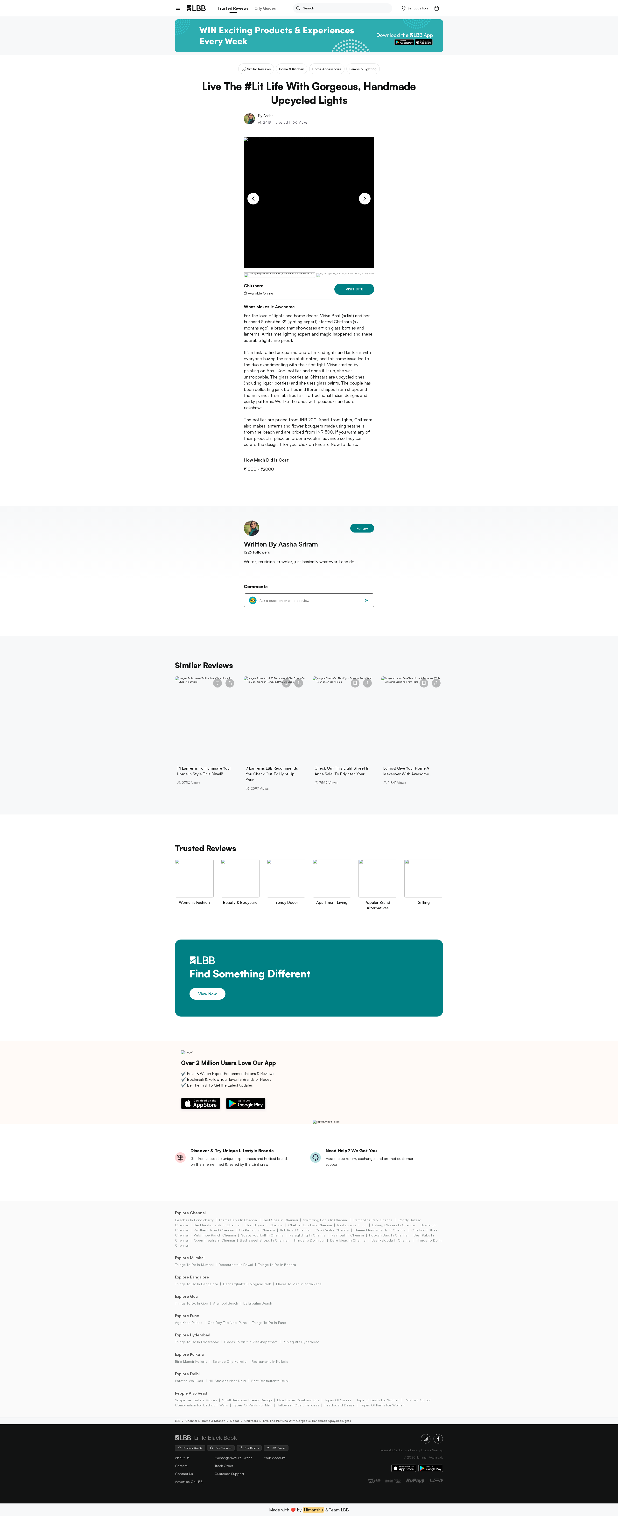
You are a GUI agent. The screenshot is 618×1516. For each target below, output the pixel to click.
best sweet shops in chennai (264, 1240)
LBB (177, 1421)
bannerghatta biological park (247, 1284)
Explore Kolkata (189, 1354)
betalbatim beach (257, 1303)
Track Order (224, 1466)
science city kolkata (229, 1361)
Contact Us (184, 1474)
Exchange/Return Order (233, 1458)
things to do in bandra (277, 1265)
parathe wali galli (189, 1381)
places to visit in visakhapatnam (250, 1342)
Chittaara (251, 1421)
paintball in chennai (347, 1235)
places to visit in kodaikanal (299, 1284)
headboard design (339, 1405)
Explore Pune (187, 1315)
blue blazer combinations (298, 1400)
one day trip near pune (227, 1322)
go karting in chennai (257, 1230)
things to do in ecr (309, 1240)
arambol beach (225, 1303)
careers (181, 1466)
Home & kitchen (213, 1421)
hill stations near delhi (227, 1381)
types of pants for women (382, 1405)
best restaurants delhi (269, 1381)
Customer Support (229, 1474)
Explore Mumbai (189, 1257)
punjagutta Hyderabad (301, 1342)
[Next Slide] (364, 199)
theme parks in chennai (238, 1220)
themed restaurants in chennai (380, 1230)
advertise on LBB (189, 1482)
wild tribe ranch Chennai (215, 1235)
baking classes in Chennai (393, 1225)
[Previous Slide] (253, 199)
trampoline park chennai (373, 1220)
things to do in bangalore (196, 1284)
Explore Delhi (187, 1373)
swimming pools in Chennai (325, 1220)
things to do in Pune (269, 1322)
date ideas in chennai (348, 1240)
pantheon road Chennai (214, 1230)
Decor (234, 1421)
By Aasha (266, 115)
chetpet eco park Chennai (310, 1225)
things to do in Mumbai (194, 1265)
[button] (415, 8)
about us (182, 1458)
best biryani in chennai (264, 1225)
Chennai (191, 1421)
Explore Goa (186, 1296)
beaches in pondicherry (194, 1220)
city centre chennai (332, 1230)
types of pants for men (252, 1405)
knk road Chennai (295, 1230)
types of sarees (337, 1400)
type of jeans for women (378, 1400)
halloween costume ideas (298, 1405)
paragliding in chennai (307, 1235)
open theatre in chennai (214, 1240)
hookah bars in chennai (388, 1235)
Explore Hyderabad (192, 1335)
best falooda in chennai (391, 1240)
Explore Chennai (190, 1212)
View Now (207, 993)
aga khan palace (189, 1322)
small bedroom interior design (247, 1400)
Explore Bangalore (192, 1277)
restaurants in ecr (352, 1225)
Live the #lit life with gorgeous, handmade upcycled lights (307, 1421)
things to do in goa (191, 1303)
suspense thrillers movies (196, 1400)
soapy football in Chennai (262, 1235)
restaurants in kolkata (270, 1361)
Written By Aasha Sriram (281, 544)
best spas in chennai (280, 1220)
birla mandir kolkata (191, 1361)
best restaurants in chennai (217, 1225)
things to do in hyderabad (197, 1342)
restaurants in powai (236, 1265)
